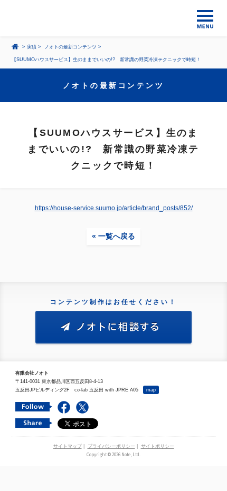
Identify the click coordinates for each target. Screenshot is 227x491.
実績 (31, 47)
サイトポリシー (157, 446)
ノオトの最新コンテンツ (70, 47)
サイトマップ (67, 446)
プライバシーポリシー (111, 446)
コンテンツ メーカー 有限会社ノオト (113, 18)
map (151, 389)
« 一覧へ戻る (113, 236)
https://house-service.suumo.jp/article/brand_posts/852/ (114, 208)
